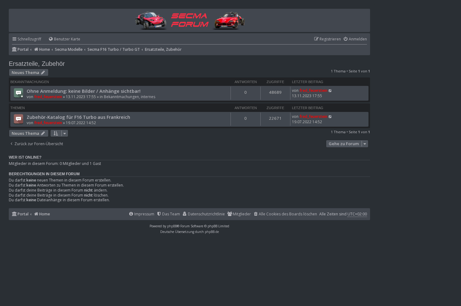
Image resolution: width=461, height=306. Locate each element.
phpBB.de (212, 232)
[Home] (189, 20)
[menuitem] (61, 39)
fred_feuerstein (48, 96)
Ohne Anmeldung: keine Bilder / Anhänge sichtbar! (83, 91)
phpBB (172, 226)
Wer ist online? (25, 157)
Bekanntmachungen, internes (129, 96)
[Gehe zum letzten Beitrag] (330, 90)
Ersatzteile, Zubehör (37, 63)
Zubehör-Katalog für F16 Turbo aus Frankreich (78, 117)
